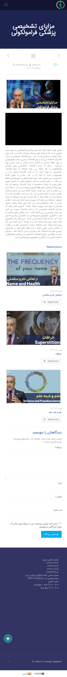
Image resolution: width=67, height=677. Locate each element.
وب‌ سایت (57, 510)
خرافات (58, 354)
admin (35, 65)
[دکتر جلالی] (60, 5)
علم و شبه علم (55, 412)
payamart (57, 661)
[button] (8, 638)
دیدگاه (58, 447)
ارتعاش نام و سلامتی (52, 295)
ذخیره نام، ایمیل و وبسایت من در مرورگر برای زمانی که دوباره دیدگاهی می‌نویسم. (36, 525)
